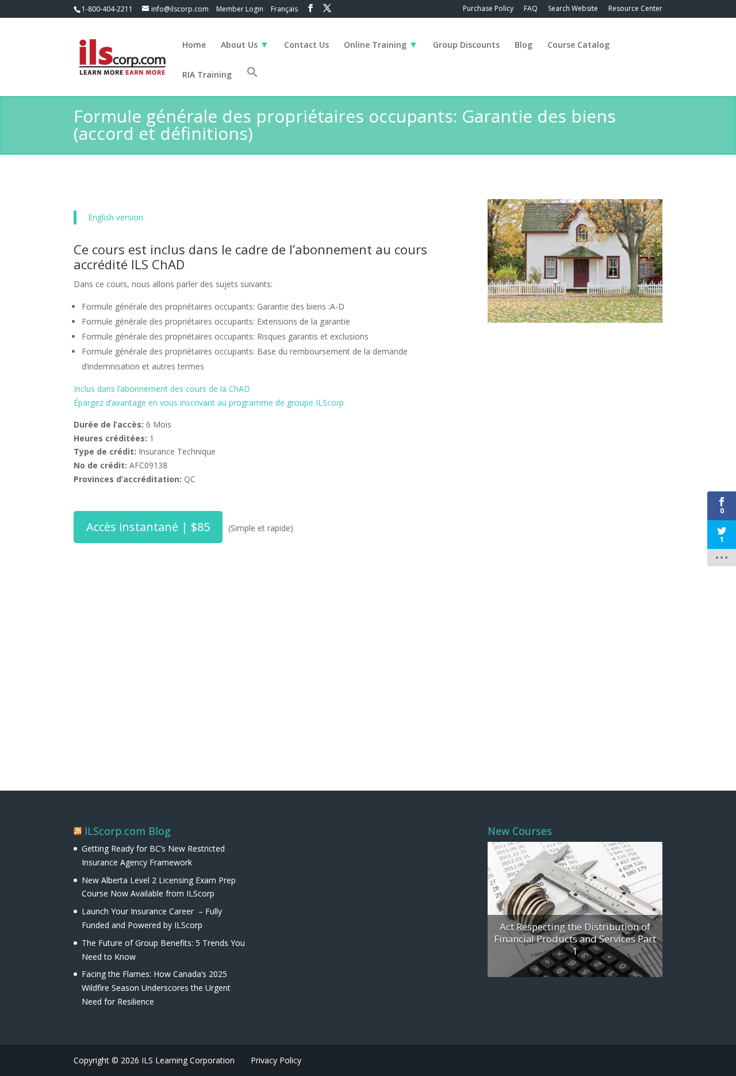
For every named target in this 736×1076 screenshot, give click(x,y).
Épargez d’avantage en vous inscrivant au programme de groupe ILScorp (209, 402)
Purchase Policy (488, 9)
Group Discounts (466, 45)
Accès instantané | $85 (148, 527)
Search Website (573, 9)
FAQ (531, 9)
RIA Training (207, 75)
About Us (239, 45)
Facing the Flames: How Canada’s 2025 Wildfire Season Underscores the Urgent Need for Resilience (156, 987)
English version (115, 217)
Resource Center (635, 9)
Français (284, 9)
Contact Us (306, 45)
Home (194, 45)
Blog (523, 45)
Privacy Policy (276, 1060)
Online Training (375, 45)
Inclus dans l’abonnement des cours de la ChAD (162, 388)
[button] (252, 81)
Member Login (239, 9)
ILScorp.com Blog (128, 831)
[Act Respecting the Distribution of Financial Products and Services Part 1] (575, 909)
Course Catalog (578, 45)
